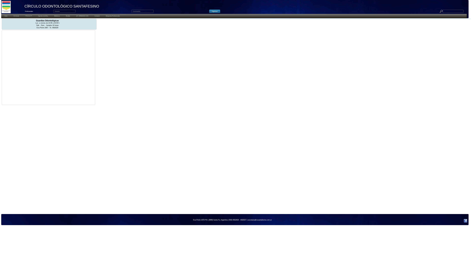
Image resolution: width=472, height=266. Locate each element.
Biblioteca (57, 16)
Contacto (97, 16)
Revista (68, 16)
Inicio (6, 16)
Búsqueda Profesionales (113, 16)
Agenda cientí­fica (43, 16)
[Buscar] (441, 11)
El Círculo (16, 16)
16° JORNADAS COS (82, 16)
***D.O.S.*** (28, 16)
